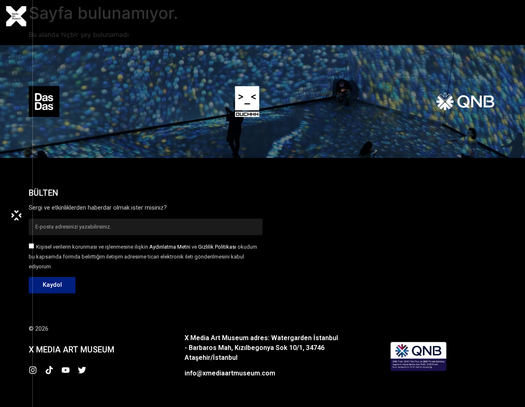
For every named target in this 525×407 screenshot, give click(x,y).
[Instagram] (33, 370)
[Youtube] (66, 370)
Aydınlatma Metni (169, 247)
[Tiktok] (49, 370)
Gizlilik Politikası (217, 247)
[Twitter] (82, 370)
